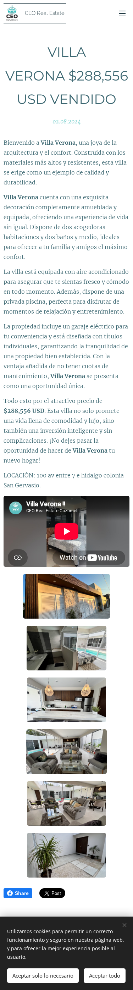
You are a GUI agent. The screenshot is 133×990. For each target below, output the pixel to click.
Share (22, 893)
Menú (122, 13)
